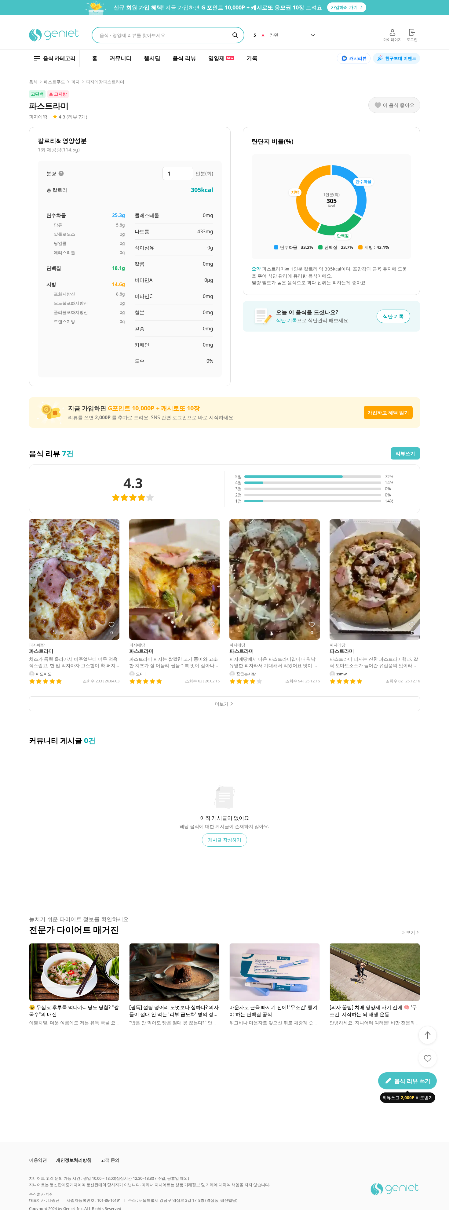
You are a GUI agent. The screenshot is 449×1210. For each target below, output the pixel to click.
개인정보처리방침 (73, 1160)
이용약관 (38, 1160)
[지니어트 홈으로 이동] (54, 35)
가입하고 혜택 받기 (388, 412)
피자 (75, 81)
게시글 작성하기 (224, 840)
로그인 (412, 39)
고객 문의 (109, 1160)
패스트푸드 (54, 81)
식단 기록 (393, 316)
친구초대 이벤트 (400, 58)
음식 (33, 81)
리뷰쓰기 (405, 453)
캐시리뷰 (358, 58)
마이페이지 (392, 39)
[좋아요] (427, 1058)
